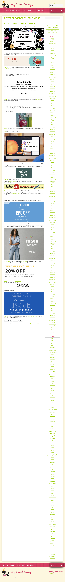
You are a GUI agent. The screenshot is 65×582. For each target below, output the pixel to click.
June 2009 (52, 329)
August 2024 (52, 46)
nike (52, 469)
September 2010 (52, 303)
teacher (28, 323)
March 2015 (52, 210)
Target (5, 67)
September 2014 (52, 220)
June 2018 (52, 143)
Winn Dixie (52, 547)
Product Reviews (52, 485)
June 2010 (52, 308)
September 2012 (52, 262)
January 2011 (52, 296)
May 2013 (52, 248)
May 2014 (52, 227)
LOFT (5, 223)
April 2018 (52, 146)
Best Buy (52, 355)
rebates (52, 490)
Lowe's (52, 459)
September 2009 (52, 324)
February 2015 (52, 212)
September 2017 (52, 158)
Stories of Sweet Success (52, 522)
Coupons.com (52, 379)
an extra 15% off (23, 225)
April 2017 (52, 167)
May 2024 (52, 50)
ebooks (52, 402)
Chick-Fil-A (52, 364)
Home (4, 10)
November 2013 (52, 237)
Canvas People (52, 362)
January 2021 (52, 89)
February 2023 (52, 65)
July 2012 (52, 265)
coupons (52, 378)
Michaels (5, 128)
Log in (52, 552)
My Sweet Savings (52, 467)
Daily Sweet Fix (52, 385)
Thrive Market (6, 179)
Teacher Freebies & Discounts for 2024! (19, 24)
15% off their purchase (25, 288)
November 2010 (52, 299)
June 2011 (52, 287)
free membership (12, 181)
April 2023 (52, 62)
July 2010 (52, 306)
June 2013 (52, 246)
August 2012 (52, 263)
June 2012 (52, 267)
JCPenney (6, 190)
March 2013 (52, 251)
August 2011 (52, 284)
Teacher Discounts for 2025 (52, 25)
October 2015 (52, 198)
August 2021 (52, 79)
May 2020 (52, 103)
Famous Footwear (52, 412)
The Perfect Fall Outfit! (52, 32)
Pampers (52, 474)
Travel (52, 536)
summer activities (52, 524)
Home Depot (52, 433)
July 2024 (52, 48)
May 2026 (52, 38)
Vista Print (52, 541)
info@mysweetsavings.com (57, 3)
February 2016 (52, 191)
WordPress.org (52, 558)
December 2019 (52, 112)
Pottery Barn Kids (52, 479)
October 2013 (52, 239)
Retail (52, 500)
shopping (52, 509)
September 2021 (52, 77)
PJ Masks (52, 478)
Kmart (52, 450)
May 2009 (52, 331)
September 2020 (52, 96)
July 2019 (52, 120)
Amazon (52, 338)
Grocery (52, 426)
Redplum (52, 495)
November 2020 (52, 93)
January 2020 (52, 110)
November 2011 (52, 279)
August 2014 (52, 222)
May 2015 (52, 206)
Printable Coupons (52, 483)
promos (25, 323)
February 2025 (52, 41)
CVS (52, 383)
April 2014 (52, 229)
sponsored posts (52, 516)
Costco (52, 367)
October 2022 (52, 67)
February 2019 (52, 129)
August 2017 (52, 160)
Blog (29, 10)
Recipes (33, 10)
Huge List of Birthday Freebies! (52, 27)
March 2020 (52, 107)
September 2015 (52, 200)
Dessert (52, 392)
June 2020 (52, 101)
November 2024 (52, 43)
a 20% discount (18, 281)
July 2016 (52, 182)
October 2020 (52, 94)
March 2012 (52, 272)
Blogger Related (52, 361)
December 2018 (52, 132)
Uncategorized (52, 538)
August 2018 (52, 139)
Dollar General (52, 397)
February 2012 (52, 274)
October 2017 (52, 157)
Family (52, 410)
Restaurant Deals (52, 497)
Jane (52, 440)
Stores (24, 10)
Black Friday (52, 357)
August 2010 (52, 305)
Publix (52, 486)
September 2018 (52, 138)
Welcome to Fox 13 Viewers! (52, 24)
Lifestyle (52, 457)
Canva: (5, 163)
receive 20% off (24, 261)
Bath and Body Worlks (52, 352)
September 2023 (52, 55)
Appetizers (52, 347)
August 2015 (52, 201)
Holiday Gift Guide (52, 431)
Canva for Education (31, 163)
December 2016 (52, 174)
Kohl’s (52, 452)
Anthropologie (7, 261)
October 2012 (52, 260)
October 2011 (52, 281)
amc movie (52, 342)
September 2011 (52, 282)
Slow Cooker (52, 512)
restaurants (52, 498)
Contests (52, 366)
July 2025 (52, 39)
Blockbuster (52, 359)
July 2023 (52, 58)
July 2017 (52, 162)
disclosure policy (37, 26)
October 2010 (52, 301)
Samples (52, 505)
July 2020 (52, 100)
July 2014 (52, 224)
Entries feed (52, 554)
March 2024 (52, 51)
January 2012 (52, 275)
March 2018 (52, 148)
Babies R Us (52, 348)
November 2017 (52, 155)
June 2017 (52, 163)
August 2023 (52, 57)
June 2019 (52, 122)
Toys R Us (52, 535)
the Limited (52, 531)
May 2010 (52, 310)
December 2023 (52, 53)
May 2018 (52, 144)
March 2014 (52, 231)
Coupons (12, 10)
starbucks (52, 519)
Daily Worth (52, 386)
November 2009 (52, 320)
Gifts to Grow (52, 421)
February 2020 (52, 108)
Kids (52, 448)
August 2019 (52, 119)
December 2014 (52, 215)
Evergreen (52, 407)
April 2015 (52, 208)
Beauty (52, 354)
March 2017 (52, 169)
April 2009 (52, 332)
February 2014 (52, 232)
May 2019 (52, 124)
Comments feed (52, 556)
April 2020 (52, 105)
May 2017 (52, 165)
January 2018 (52, 151)
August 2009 (52, 325)
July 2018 (52, 141)
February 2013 (52, 253)
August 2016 (52, 181)
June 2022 (52, 70)
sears (52, 507)
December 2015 (52, 194)
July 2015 (52, 203)
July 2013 (52, 244)
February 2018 (52, 150)
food (52, 417)
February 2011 (52, 294)
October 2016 (52, 177)
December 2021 (52, 74)
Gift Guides (18, 10)
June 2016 (52, 184)
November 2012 (52, 258)
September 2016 (52, 179)
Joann (12, 323)
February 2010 (52, 315)
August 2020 (52, 98)
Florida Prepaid (52, 416)
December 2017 (52, 153)
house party (52, 435)
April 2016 (52, 188)
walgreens (52, 543)
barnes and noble (52, 350)
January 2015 (52, 213)
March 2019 (52, 127)
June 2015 (52, 205)
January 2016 (52, 193)
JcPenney (52, 445)
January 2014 (52, 234)
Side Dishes (52, 510)
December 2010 (52, 298)
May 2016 (52, 186)
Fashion (52, 414)
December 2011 (52, 277)
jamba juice (52, 438)
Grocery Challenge (52, 428)
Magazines (52, 462)
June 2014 (52, 225)
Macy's (52, 460)
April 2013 (52, 250)
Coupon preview (52, 373)
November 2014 (52, 217)
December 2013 (52, 236)
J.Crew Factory (6, 316)
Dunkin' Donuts (52, 398)
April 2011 (52, 291)
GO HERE (7, 68)
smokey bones (52, 514)
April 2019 (52, 126)
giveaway (52, 423)
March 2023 (52, 63)
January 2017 (52, 172)
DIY (52, 395)
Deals (52, 388)
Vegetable (52, 540)
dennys (52, 390)
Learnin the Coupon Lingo (52, 455)
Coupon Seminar (52, 374)
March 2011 (52, 293)
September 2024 (52, 45)
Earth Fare (52, 400)
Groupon (52, 429)
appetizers (52, 345)
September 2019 (52, 117)
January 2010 (52, 317)
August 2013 (52, 243)
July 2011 (52, 286)
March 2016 (52, 189)
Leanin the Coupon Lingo (52, 454)
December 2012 (52, 256)
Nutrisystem (52, 471)
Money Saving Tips (52, 466)
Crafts (52, 381)
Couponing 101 (52, 376)
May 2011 (52, 289)
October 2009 (52, 322)
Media (39, 10)
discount (22, 323)
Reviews (52, 502)
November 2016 (52, 175)
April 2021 (52, 84)
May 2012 (52, 269)
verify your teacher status (15, 193)
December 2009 (52, 318)
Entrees (52, 405)
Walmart (52, 545)
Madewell (6, 288)
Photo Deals (52, 476)
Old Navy (52, 472)
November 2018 (52, 134)
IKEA (52, 436)
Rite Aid (52, 504)
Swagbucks (52, 528)
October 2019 (52, 115)
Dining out (52, 393)
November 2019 (52, 113)
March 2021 (52, 86)
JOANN (5, 99)
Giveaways (52, 424)
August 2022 (52, 69)
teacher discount (31, 323)
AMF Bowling (52, 343)
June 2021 (52, 82)
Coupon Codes (52, 371)
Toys (52, 533)
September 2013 (52, 241)
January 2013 (52, 255)
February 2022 (52, 72)
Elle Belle (52, 404)
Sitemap (21, 577)
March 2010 (52, 313)
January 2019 (52, 131)
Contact (43, 10)
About (7, 10)
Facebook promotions (52, 409)
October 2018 (52, 136)
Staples (5, 281)
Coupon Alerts (52, 369)
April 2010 (52, 312)
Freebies (52, 419)
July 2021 (52, 81)
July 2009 (52, 327)
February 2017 (52, 170)
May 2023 (52, 60)
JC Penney (52, 442)
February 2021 (52, 88)
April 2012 (52, 270)
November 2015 (52, 196)
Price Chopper (52, 481)
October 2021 (52, 76)
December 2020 (52, 91)
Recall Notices (52, 491)
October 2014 (52, 219)
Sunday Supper (52, 526)
